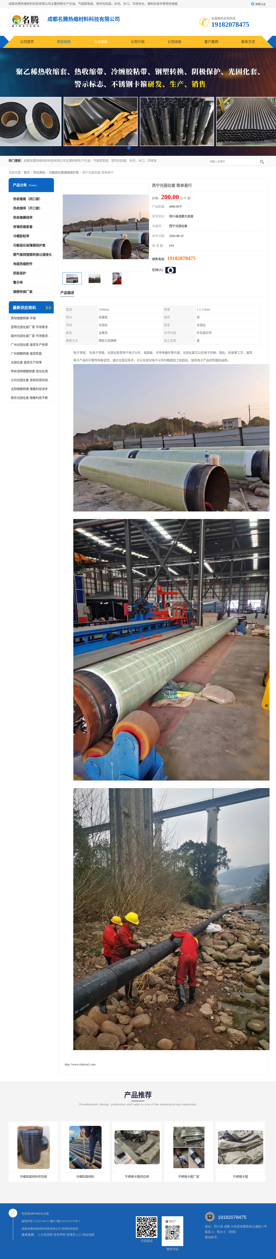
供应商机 (64, 42)
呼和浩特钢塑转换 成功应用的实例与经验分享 (31, 371)
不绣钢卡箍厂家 (86, 1176)
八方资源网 (45, 1234)
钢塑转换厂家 (23, 291)
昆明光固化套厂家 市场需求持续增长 (31, 327)
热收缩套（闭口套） (27, 199)
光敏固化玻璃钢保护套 (64, 172)
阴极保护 (19, 273)
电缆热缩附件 (23, 264)
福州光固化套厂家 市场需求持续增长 (31, 336)
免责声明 (59, 1234)
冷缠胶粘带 (21, 236)
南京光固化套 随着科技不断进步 (31, 397)
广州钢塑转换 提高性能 (26, 353)
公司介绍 (137, 42)
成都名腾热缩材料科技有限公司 (41, 1228)
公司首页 (27, 42)
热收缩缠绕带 (23, 217)
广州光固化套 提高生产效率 (29, 344)
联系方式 (248, 42)
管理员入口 (74, 1234)
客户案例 (211, 42)
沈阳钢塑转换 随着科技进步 (29, 389)
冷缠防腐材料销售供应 (189, 1176)
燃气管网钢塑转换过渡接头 (32, 254)
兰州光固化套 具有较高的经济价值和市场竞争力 (31, 380)
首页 (27, 172)
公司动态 (174, 42)
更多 (48, 307)
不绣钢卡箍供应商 (34, 1176)
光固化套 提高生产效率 (26, 362)
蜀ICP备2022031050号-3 (65, 1221)
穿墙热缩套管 (23, 227)
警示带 (18, 282)
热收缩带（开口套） (27, 208)
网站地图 (88, 1234)
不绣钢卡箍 (137, 1176)
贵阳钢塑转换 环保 (23, 318)
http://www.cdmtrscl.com (80, 1064)
